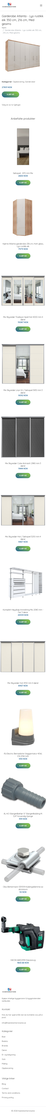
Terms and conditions (11, 1093)
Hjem (4, 27)
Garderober (30, 82)
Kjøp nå (10, 94)
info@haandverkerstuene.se (14, 1023)
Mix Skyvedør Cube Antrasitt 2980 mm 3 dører (23, 464)
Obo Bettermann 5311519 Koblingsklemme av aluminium (23, 888)
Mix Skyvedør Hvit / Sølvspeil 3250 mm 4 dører (23, 537)
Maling (4, 1064)
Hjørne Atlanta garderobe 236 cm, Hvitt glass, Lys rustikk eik (23, 245)
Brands (5, 1046)
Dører (4, 1050)
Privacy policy (8, 1097)
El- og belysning (8, 1055)
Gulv (4, 1059)
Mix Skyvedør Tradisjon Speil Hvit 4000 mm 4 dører (23, 318)
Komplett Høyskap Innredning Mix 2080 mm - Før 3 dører (23, 611)
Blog (4, 1084)
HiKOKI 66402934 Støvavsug (23, 960)
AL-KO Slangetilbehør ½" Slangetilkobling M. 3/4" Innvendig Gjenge (23, 814)
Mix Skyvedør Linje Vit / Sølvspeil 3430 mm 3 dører (23, 391)
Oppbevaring (18, 82)
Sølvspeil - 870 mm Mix (23, 173)
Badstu (5, 1041)
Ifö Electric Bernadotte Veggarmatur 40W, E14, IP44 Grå (23, 754)
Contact (5, 1088)
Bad (3, 1037)
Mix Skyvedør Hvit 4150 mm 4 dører (23, 683)
